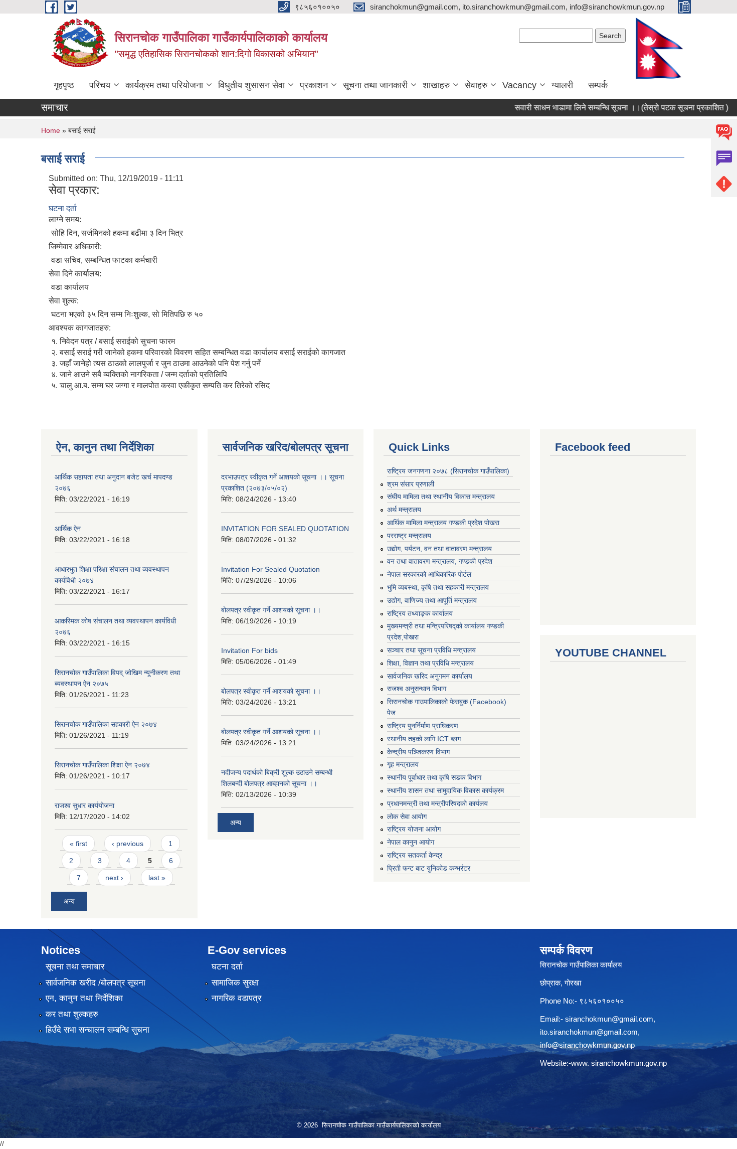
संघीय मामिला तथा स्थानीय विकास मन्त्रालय (441, 497)
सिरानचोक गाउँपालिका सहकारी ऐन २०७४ (106, 724)
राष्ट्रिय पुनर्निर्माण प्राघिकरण (422, 726)
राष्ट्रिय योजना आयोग (414, 829)
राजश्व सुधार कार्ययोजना (84, 805)
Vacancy (519, 85)
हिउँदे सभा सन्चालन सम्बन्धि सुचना (97, 1030)
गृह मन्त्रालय (403, 764)
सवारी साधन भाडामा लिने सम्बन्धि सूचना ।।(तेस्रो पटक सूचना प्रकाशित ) (604, 107)
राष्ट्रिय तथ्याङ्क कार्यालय (420, 613)
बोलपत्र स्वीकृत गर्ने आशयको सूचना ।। (271, 610)
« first (78, 844)
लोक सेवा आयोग (407, 816)
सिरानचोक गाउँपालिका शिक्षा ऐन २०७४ (102, 765)
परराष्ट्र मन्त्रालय (409, 536)
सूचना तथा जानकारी (375, 85)
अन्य (69, 901)
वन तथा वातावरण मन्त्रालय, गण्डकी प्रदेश (439, 561)
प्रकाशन (314, 85)
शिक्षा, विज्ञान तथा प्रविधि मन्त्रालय (430, 663)
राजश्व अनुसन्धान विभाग (416, 689)
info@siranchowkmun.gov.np (587, 1045)
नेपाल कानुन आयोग (410, 842)
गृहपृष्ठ (64, 85)
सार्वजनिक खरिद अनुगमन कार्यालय (429, 676)
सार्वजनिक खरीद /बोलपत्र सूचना (95, 983)
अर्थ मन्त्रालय (404, 510)
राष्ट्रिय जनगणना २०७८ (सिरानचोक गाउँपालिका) (448, 471)
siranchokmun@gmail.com (609, 1019)
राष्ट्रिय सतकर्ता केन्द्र (414, 855)
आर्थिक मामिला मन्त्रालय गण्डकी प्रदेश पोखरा (443, 523)
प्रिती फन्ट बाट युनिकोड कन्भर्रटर (428, 868)
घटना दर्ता (63, 208)
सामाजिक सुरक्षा (235, 983)
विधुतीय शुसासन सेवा (251, 85)
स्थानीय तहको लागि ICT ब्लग (424, 739)
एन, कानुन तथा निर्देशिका (84, 998)
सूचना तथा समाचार (75, 966)
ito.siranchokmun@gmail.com (589, 1032)
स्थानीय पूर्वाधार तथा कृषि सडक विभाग (434, 777)
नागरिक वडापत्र (236, 998)
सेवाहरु (476, 85)
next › (114, 878)
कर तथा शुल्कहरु (72, 1014)
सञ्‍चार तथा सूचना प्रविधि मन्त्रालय (431, 650)
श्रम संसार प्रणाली (410, 484)
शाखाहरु (436, 85)
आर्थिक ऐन (68, 529)
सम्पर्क (598, 85)
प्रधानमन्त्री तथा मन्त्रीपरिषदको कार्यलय (437, 803)
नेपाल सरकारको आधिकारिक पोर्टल (429, 574)
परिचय (99, 85)
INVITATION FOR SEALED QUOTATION (285, 529)
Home (50, 130)
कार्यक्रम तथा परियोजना (164, 85)
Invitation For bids (249, 650)
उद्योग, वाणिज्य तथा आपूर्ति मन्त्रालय (432, 600)
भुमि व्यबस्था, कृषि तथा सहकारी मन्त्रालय (438, 587)
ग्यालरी (562, 85)
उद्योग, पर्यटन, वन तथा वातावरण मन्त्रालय (439, 549)
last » (156, 878)
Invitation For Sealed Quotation (270, 569)
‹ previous (127, 844)
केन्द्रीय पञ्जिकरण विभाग (418, 752)
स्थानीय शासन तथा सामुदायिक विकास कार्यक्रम (445, 790)
